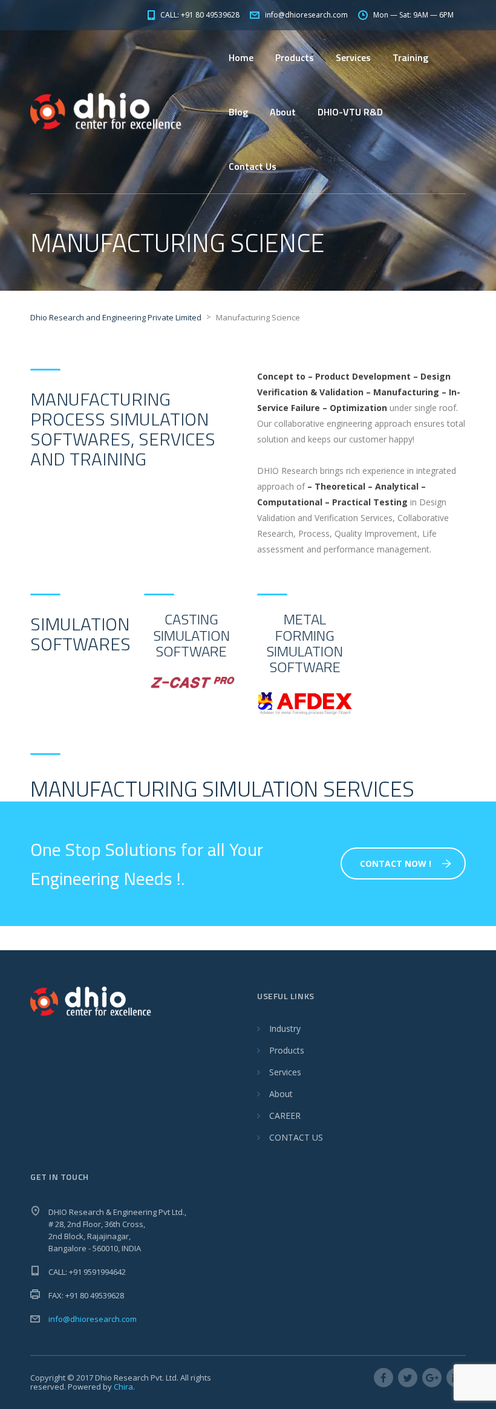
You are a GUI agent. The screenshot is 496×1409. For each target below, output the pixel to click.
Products (286, 1050)
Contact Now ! (395, 863)
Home (241, 57)
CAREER (285, 1115)
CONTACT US (296, 1137)
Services (353, 57)
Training (410, 57)
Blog (238, 112)
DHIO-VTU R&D (350, 112)
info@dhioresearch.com (92, 1318)
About (281, 1094)
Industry (285, 1028)
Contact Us (252, 166)
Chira (123, 1386)
